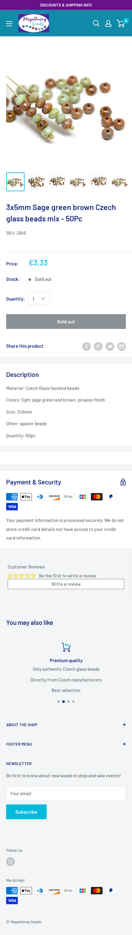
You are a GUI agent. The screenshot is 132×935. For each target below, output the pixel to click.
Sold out (66, 321)
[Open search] (96, 23)
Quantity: (15, 299)
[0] (121, 23)
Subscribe (26, 812)
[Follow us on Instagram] (10, 861)
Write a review (66, 584)
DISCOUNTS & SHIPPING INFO (66, 4)
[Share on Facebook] (86, 345)
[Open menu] (9, 23)
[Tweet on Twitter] (110, 345)
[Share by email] (121, 345)
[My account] (108, 23)
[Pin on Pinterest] (98, 345)
